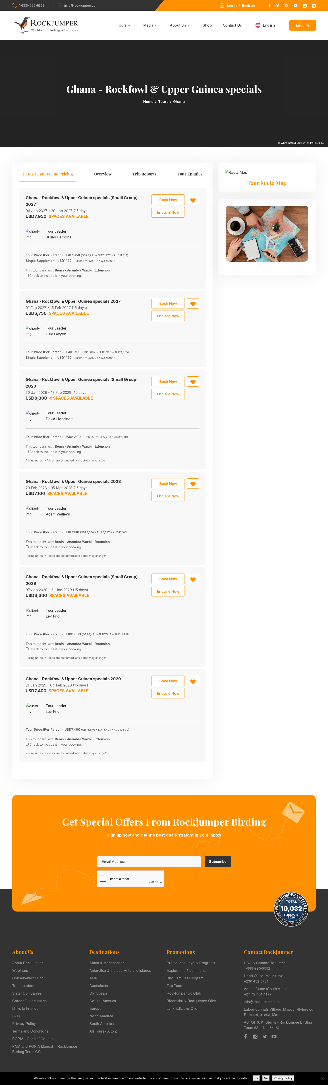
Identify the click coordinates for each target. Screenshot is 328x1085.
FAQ (16, 1015)
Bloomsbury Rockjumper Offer (191, 1000)
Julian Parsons (58, 237)
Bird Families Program (185, 978)
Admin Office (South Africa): (267, 991)
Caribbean (98, 993)
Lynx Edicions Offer (183, 1008)
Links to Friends (25, 1008)
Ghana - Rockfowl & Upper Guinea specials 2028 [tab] (73, 481)
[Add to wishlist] (193, 200)
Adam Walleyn (58, 514)
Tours (122, 25)
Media (148, 25)
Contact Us (232, 25)
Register (248, 5)
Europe (95, 1008)
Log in (232, 5)
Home (148, 101)
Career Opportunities (29, 1000)
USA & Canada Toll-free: (264, 965)
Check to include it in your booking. (55, 276)
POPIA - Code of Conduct (33, 1038)
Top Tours (175, 985)
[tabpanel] (112, 475)
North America (101, 1015)
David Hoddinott (59, 419)
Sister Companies (27, 993)
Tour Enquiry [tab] (190, 174)
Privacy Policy (24, 1023)
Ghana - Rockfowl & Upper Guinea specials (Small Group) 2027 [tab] (82, 201)
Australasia (98, 985)
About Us (178, 25)
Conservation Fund (28, 978)
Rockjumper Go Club (184, 993)
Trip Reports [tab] (144, 174)
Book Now (168, 200)
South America (101, 1023)
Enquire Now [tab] (168, 212)
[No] (322, 1078)
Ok (256, 1078)
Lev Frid (52, 616)
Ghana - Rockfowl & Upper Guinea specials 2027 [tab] (73, 301)
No (266, 1078)
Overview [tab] (103, 174)
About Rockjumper (27, 962)
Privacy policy (283, 1078)
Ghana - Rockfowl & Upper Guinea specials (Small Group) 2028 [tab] (82, 382)
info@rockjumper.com (81, 5)
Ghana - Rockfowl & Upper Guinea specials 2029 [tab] (73, 678)
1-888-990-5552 (31, 5)
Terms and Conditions (30, 1031)
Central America (102, 1000)
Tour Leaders (23, 985)
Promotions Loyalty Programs (191, 962)
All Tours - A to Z (103, 1031)
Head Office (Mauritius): (263, 978)
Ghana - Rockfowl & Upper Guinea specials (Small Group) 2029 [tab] (82, 580)
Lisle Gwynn (56, 334)
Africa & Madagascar (106, 962)
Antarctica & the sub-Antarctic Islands (120, 970)
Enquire (302, 25)
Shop (207, 25)
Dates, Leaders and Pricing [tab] (48, 174)
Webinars (20, 970)
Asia (93, 978)
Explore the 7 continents (187, 970)
